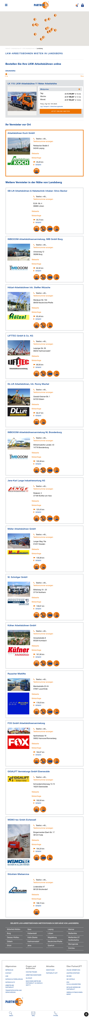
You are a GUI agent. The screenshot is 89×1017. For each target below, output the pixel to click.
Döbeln (10, 942)
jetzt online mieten (60, 111)
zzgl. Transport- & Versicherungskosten (51, 106)
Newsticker (50, 970)
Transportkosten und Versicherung (13, 991)
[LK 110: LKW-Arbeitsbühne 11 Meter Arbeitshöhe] (22, 100)
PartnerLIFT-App (52, 973)
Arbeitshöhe (10, 70)
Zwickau (71, 948)
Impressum (9, 970)
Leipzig (50, 929)
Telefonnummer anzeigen (43, 141)
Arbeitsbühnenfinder (33, 975)
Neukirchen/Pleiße (55, 942)
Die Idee (69, 976)
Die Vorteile (71, 979)
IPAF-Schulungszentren (74, 983)
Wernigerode (73, 944)
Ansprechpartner (73, 973)
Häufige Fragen (31, 972)
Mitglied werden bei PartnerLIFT (73, 988)
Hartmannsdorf (33, 942)
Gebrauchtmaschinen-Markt (75, 993)
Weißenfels (72, 933)
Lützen (50, 933)
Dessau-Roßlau (13, 937)
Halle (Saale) (32, 937)
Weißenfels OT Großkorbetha (74, 939)
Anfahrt (38, 165)
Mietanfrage (36, 158)
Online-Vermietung (73, 970)
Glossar (29, 978)
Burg (9, 933)
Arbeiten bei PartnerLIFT (9, 986)
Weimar (71, 929)
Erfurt (9, 946)
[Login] (82, 5)
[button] (46, 28)
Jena (29, 946)
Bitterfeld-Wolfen (13, 929)
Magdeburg (52, 937)
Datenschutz (10, 982)
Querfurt (51, 946)
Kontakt (8, 973)
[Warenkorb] (77, 5)
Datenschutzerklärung (14, 979)
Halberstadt (32, 933)
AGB (6, 976)
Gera (29, 929)
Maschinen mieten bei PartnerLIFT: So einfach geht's (34, 983)
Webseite (35, 154)
